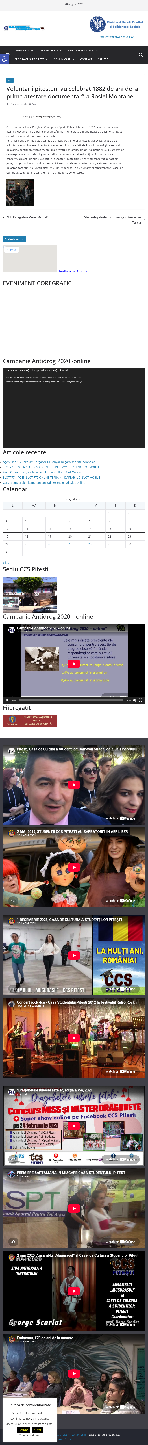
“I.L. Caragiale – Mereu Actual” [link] (27, 217)
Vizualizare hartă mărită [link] (72, 271)
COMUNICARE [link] (62, 59)
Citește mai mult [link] (30, 1435)
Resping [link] (23, 1429)
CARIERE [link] (103, 59)
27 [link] (70, 544)
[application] (74, 408)
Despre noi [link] (21, 50)
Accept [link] (37, 1429)
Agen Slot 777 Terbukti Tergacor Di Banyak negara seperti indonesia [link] (49, 462)
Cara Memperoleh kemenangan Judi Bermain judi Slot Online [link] (44, 483)
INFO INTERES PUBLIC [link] (81, 50)
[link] (4, 59)
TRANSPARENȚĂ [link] (48, 50)
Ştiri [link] (10, 80)
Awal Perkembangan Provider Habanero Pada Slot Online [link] (42, 472)
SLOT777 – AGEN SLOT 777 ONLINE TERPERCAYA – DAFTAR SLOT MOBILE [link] (51, 467)
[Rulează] (7, 700)
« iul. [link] (6, 563)
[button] (31, 50)
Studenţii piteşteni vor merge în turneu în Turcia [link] (112, 219)
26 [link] (49, 544)
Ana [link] (34, 103)
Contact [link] (86, 59)
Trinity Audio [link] (42, 116)
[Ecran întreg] (140, 700)
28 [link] (90, 544)
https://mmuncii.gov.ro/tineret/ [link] (117, 36)
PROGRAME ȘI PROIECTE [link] (29, 59)
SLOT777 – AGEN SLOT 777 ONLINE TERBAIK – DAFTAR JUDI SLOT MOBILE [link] (51, 478)
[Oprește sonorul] (134, 700)
